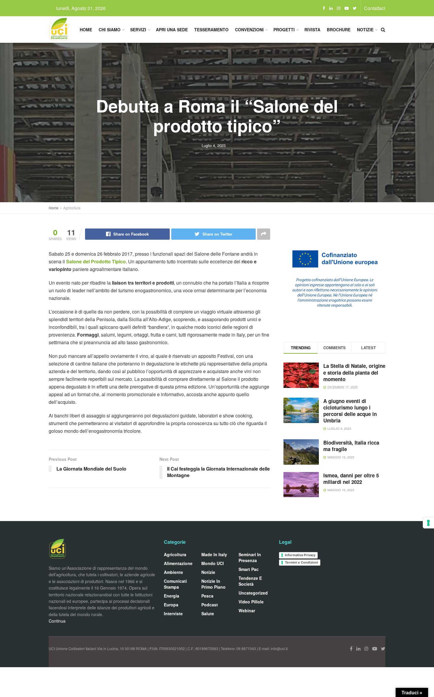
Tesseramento (211, 29)
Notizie (365, 29)
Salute (207, 613)
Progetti (284, 29)
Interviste (173, 613)
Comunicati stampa (175, 584)
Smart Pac (249, 569)
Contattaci (374, 8)
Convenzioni (249, 29)
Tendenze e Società (250, 581)
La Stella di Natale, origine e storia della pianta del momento (354, 372)
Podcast (209, 605)
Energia (171, 596)
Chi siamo (109, 29)
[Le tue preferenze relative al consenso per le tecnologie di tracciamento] (428, 522)
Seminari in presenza (250, 557)
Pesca (207, 596)
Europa (171, 605)
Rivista (312, 29)
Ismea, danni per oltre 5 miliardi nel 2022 (351, 478)
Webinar (247, 610)
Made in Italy (214, 554)
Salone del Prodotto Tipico (96, 261)
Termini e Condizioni (301, 562)
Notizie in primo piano (213, 584)
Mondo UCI (212, 563)
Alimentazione (178, 563)
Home (86, 29)
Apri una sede (172, 29)
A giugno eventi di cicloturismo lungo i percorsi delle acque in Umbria (350, 410)
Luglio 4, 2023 (214, 145)
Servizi (138, 29)
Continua (57, 621)
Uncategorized (253, 593)
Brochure (338, 29)
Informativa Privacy (300, 555)
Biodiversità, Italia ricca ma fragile (351, 446)
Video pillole (251, 602)
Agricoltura (72, 207)
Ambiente (173, 572)
